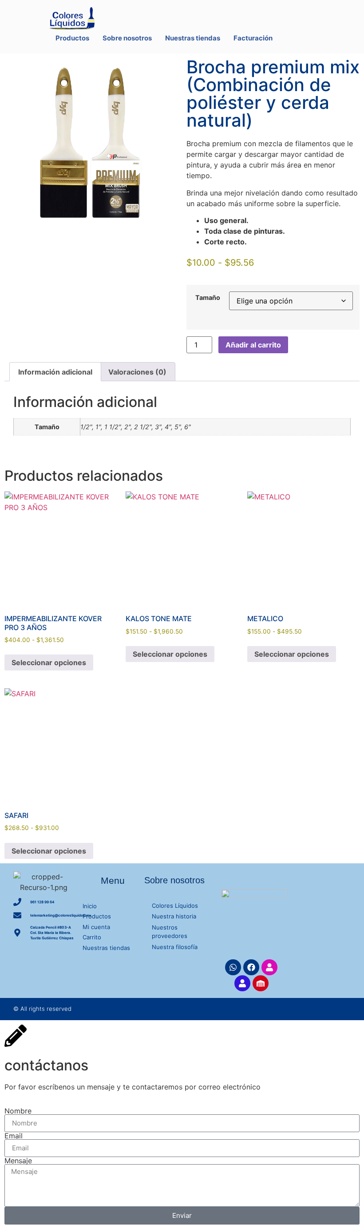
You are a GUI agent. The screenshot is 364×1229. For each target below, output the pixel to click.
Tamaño (207, 298)
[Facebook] (251, 967)
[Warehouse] (261, 983)
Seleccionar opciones (49, 662)
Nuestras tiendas (192, 38)
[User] (269, 967)
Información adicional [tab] (55, 371)
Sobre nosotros (127, 38)
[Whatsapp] (233, 967)
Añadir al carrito (253, 344)
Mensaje (18, 1160)
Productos (72, 38)
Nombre (18, 1110)
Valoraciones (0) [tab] (137, 371)
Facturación (253, 38)
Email (13, 1135)
